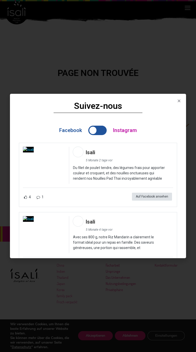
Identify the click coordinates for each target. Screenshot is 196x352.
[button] (179, 101)
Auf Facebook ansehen (152, 196)
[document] (98, 176)
